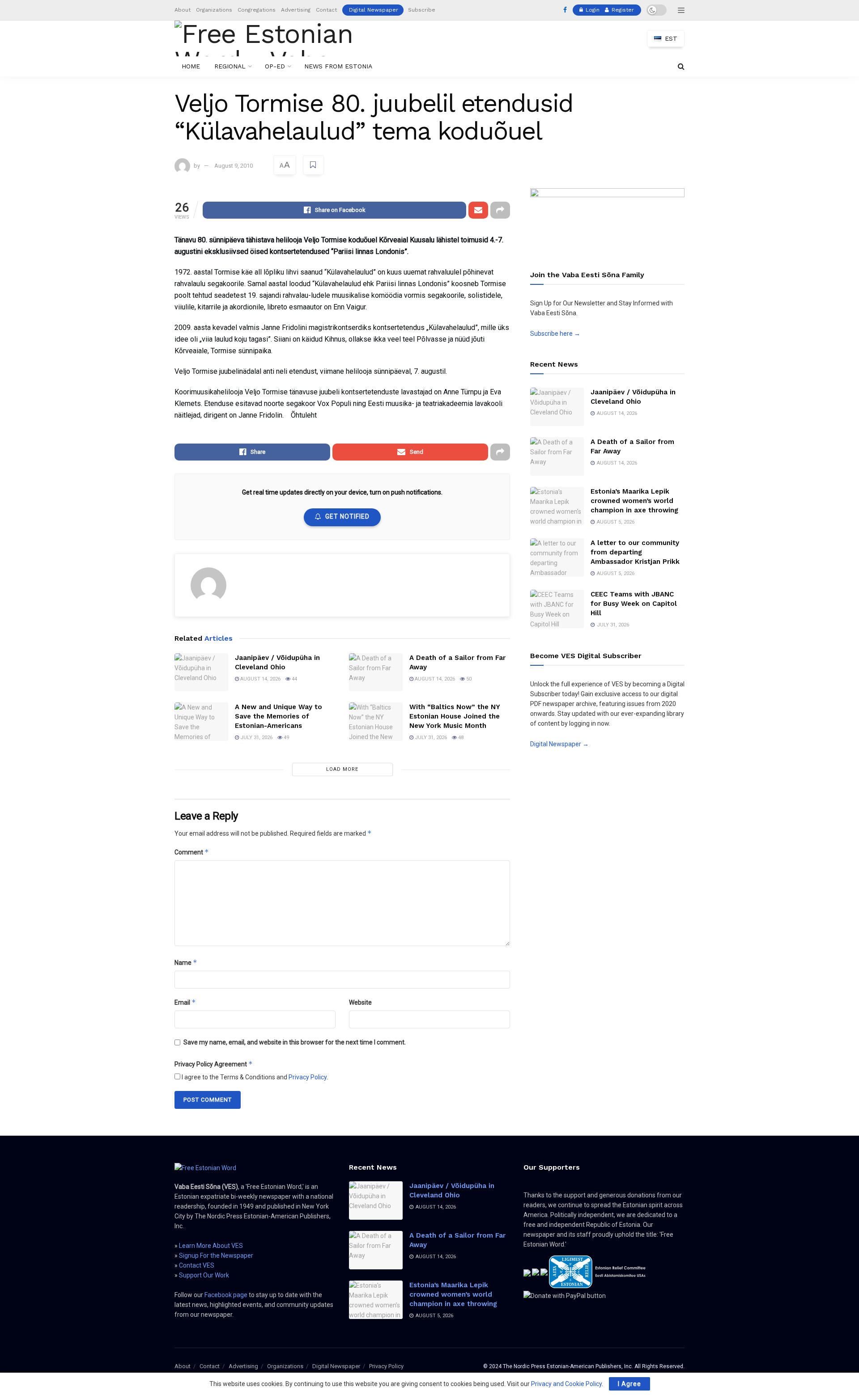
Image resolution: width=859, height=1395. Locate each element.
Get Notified (347, 516)
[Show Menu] (681, 10)
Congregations (257, 10)
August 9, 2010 (233, 165)
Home (191, 66)
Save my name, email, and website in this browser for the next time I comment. (294, 1042)
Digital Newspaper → (559, 744)
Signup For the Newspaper (216, 1255)
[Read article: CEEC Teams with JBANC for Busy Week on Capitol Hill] (557, 609)
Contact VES (196, 1265)
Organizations (214, 10)
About (182, 10)
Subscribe (421, 10)
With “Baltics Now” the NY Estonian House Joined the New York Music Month (454, 716)
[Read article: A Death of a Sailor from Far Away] (376, 672)
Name (185, 962)
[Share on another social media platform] (500, 210)
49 (285, 737)
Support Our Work (204, 1275)
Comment (191, 852)
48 (460, 737)
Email (185, 1002)
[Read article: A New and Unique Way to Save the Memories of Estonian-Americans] (201, 721)
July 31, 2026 (255, 737)
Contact (326, 10)
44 (293, 679)
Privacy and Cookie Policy (566, 1383)
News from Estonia (338, 66)
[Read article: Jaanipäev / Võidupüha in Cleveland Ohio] (201, 672)
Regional (230, 66)
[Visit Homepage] (278, 38)
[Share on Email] (478, 210)
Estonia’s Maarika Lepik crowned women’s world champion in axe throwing (634, 500)
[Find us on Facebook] (565, 10)
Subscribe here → (555, 333)
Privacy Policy (308, 1077)
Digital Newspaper (373, 10)
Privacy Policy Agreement (213, 1064)
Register (622, 10)
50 (468, 679)
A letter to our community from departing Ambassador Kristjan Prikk (635, 552)
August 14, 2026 (260, 679)
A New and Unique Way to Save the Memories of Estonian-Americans (278, 716)
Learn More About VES (211, 1245)
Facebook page (225, 1294)
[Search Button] (681, 66)
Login (592, 10)
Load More (342, 769)
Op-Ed (275, 66)
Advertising (295, 10)
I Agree (629, 1383)
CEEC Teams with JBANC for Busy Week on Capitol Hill (634, 603)
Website (360, 1002)
